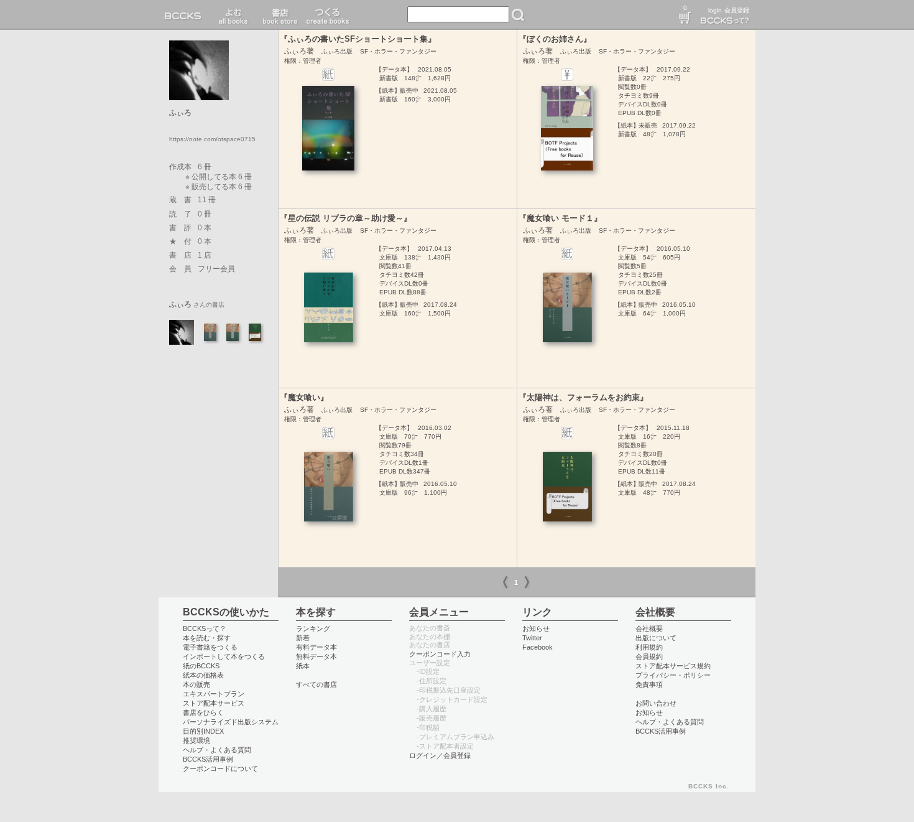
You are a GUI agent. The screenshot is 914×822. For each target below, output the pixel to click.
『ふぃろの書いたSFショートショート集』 (358, 39)
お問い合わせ (655, 703)
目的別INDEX (203, 731)
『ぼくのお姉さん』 (555, 39)
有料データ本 (316, 647)
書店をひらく (203, 712)
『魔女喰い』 (304, 397)
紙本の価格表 (203, 675)
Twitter (532, 638)
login (715, 10)
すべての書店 (316, 684)
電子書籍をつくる (210, 647)
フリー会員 (216, 268)
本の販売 (196, 684)
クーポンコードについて (220, 768)
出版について (655, 638)
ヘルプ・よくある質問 (217, 750)
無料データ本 (316, 656)
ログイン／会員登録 (440, 755)
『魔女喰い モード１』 (560, 218)
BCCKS (185, 15)
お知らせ (536, 628)
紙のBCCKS (201, 666)
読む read (233, 15)
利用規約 (649, 647)
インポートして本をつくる (224, 656)
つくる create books (327, 15)
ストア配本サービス (213, 703)
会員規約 (649, 656)
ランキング (313, 628)
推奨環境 (196, 740)
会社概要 (649, 628)
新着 (303, 638)
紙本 (303, 666)
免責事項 (649, 684)
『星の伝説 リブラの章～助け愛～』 (346, 218)
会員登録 (736, 10)
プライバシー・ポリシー (673, 675)
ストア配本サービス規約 (673, 666)
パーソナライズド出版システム (231, 722)
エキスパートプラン (213, 694)
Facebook (537, 647)
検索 (518, 15)
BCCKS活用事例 (208, 759)
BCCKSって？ (204, 628)
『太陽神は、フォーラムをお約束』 (583, 397)
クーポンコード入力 (440, 654)
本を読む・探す (207, 638)
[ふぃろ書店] (181, 331)
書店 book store (278, 15)
